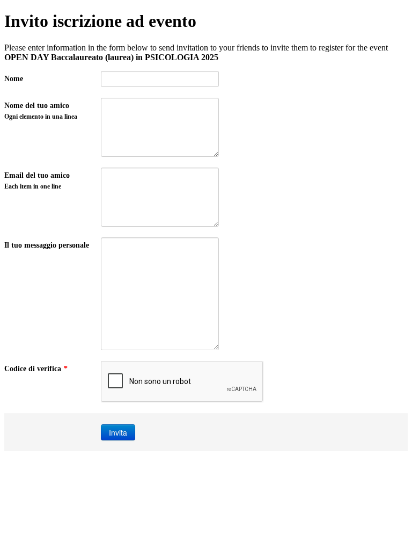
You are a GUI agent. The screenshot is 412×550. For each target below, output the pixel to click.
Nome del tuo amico (40, 111)
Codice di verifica (36, 369)
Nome (13, 79)
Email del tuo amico (37, 180)
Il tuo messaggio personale (46, 245)
